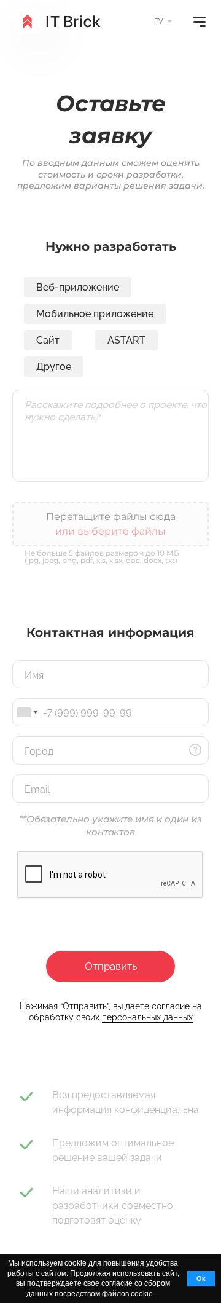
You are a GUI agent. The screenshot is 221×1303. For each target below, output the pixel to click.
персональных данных (147, 1017)
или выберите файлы (110, 531)
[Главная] (58, 21)
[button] (158, 1294)
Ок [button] (201, 1278)
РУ (158, 21)
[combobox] (27, 712)
